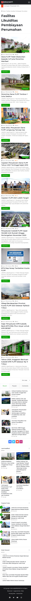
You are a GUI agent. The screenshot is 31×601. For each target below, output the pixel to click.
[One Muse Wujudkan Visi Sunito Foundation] (6, 423)
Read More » (5, 71)
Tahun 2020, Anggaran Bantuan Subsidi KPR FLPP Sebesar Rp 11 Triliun (14, 362)
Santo (3, 54)
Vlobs (22, 591)
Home (3, 11)
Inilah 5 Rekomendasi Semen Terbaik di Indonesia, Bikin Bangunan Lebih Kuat (19, 516)
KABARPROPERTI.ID (17, 588)
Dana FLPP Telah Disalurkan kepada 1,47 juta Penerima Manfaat (13, 59)
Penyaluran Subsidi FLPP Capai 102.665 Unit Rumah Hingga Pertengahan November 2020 (14, 233)
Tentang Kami (12, 593)
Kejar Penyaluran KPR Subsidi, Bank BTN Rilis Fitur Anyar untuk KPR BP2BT (15, 326)
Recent (5, 386)
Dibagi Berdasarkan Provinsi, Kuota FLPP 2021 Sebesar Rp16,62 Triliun (15, 305)
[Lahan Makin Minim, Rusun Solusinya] (5, 542)
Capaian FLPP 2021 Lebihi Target (15, 198)
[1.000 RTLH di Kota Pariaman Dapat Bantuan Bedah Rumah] (5, 510)
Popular (14, 386)
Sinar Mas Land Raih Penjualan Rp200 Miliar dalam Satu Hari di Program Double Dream (20, 533)
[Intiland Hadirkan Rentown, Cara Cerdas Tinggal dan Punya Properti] (6, 393)
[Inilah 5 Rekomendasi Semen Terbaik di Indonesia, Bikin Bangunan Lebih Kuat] (5, 517)
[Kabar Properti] (7, 2)
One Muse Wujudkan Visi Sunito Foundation (22, 487)
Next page (24, 380)
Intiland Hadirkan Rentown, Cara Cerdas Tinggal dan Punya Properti (20, 392)
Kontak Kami (19, 593)
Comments (25, 386)
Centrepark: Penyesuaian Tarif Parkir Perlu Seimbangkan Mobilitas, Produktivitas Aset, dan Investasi (19, 413)
